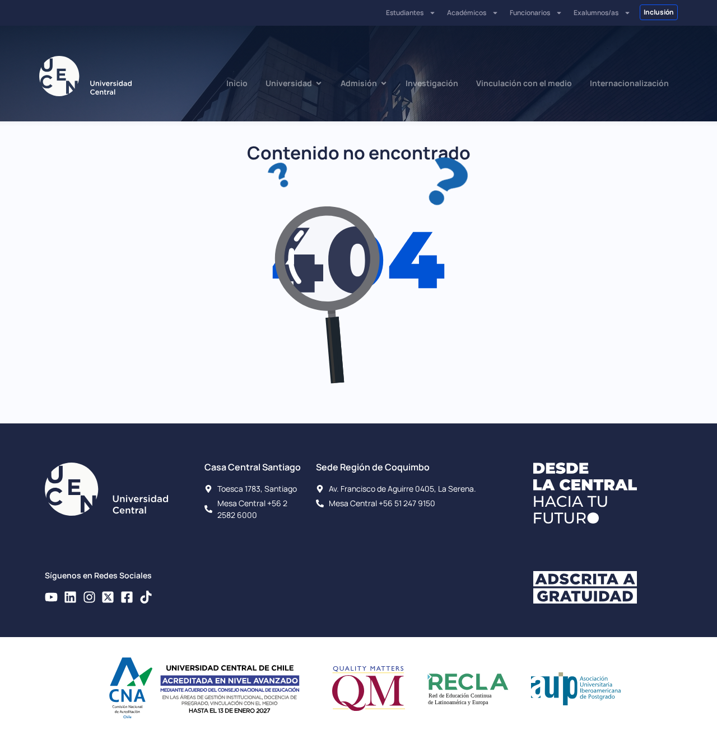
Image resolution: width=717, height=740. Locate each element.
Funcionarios (530, 12)
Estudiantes (404, 12)
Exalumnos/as (596, 12)
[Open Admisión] (384, 83)
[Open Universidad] (319, 83)
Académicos (466, 12)
